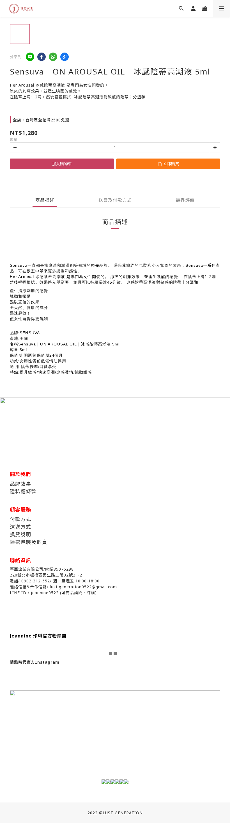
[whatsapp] (53, 57)
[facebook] (41, 57)
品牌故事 (20, 483)
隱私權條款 (23, 491)
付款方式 (20, 519)
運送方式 (20, 526)
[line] (30, 57)
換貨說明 (20, 534)
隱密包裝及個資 (28, 542)
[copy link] (64, 57)
